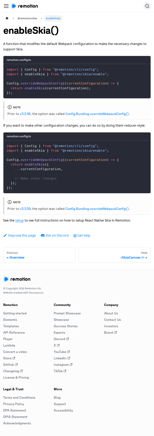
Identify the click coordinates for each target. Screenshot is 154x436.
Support (60, 404)
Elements (10, 319)
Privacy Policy (13, 404)
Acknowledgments (17, 423)
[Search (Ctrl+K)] (147, 6)
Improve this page (22, 235)
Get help (83, 235)
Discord (59, 339)
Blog (57, 397)
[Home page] (7, 18)
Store (7, 358)
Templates (11, 326)
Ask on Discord (57, 235)
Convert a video (15, 352)
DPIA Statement (15, 417)
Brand (108, 332)
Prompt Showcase (67, 313)
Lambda (9, 345)
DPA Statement (14, 410)
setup (19, 220)
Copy (144, 68)
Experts (59, 332)
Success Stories (66, 326)
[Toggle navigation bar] (6, 6)
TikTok (58, 371)
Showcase (61, 319)
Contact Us (112, 319)
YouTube (60, 352)
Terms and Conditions (19, 397)
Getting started (15, 313)
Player (8, 339)
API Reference (14, 332)
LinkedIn (60, 358)
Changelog (11, 371)
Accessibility (63, 410)
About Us (111, 313)
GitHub (8, 364)
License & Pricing (16, 377)
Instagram (61, 364)
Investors (111, 326)
